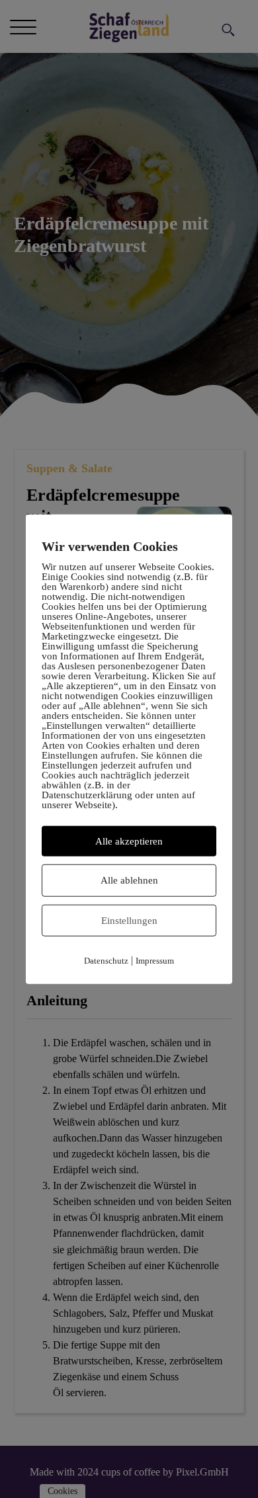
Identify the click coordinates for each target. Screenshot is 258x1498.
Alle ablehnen (129, 880)
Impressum (155, 961)
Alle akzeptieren (129, 840)
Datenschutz (106, 961)
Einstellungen (129, 920)
